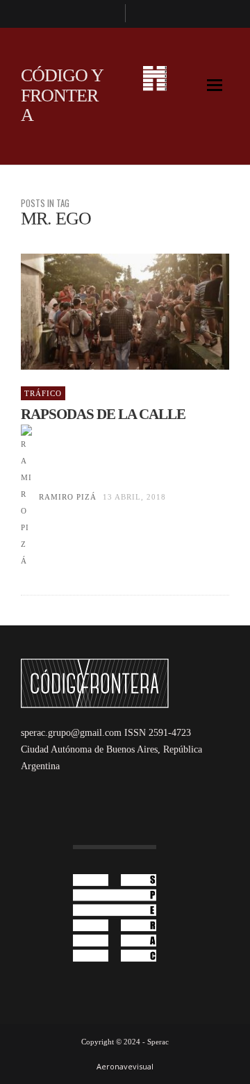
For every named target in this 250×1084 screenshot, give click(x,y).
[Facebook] (108, 14)
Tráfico (43, 393)
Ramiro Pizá (68, 497)
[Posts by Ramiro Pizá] (26, 497)
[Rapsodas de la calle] (103, 312)
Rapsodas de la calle (103, 414)
